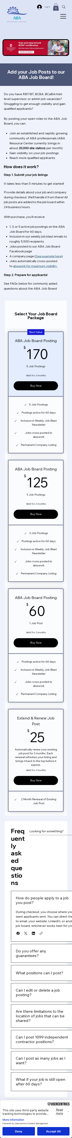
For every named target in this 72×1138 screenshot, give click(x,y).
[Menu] (63, 16)
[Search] (63, 7)
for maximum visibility (42, 266)
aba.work (19, 266)
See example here (49, 256)
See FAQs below (15, 283)
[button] (56, 7)
